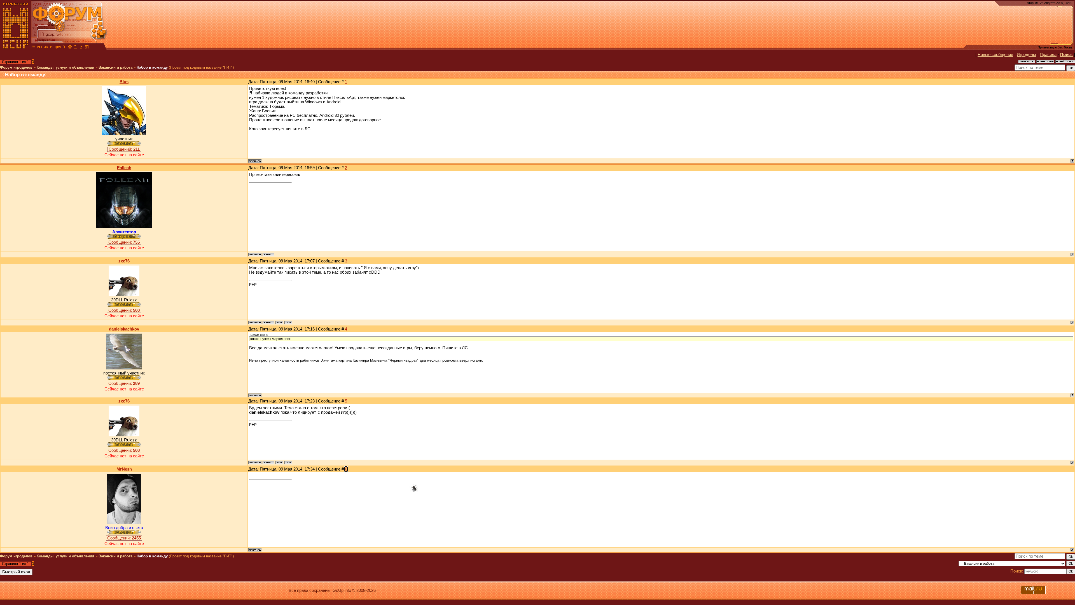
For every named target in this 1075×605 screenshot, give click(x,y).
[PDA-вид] (81, 47)
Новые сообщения (995, 54)
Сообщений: (124, 149)
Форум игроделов (16, 67)
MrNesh (124, 469)
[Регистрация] (49, 47)
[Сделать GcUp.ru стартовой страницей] (70, 47)
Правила (1048, 54)
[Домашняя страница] (279, 322)
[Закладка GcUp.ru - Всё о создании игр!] (75, 47)
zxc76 (124, 261)
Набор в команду (152, 67)
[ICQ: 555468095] (288, 322)
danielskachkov (124, 329)
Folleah (124, 168)
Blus (124, 82)
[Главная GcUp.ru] (16, 47)
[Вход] (64, 47)
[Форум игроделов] (33, 47)
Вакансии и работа (115, 67)
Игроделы (1026, 54)
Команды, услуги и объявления (65, 67)
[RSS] (87, 47)
